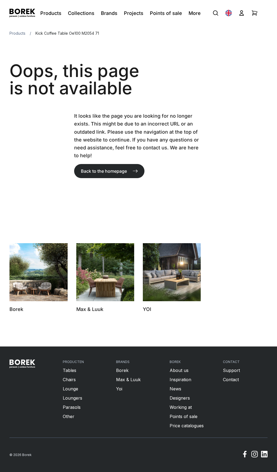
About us (179, 370)
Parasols (72, 407)
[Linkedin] (264, 455)
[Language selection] (228, 13)
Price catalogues (187, 425)
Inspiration (180, 379)
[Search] (215, 13)
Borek (122, 370)
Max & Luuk (128, 379)
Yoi (119, 388)
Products (17, 33)
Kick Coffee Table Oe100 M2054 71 (67, 33)
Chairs (69, 379)
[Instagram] (254, 455)
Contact (231, 379)
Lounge (70, 388)
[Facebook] (245, 455)
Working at (181, 407)
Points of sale (183, 416)
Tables (69, 370)
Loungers (72, 398)
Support (231, 370)
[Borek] (22, 363)
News (175, 388)
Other (68, 416)
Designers (180, 398)
